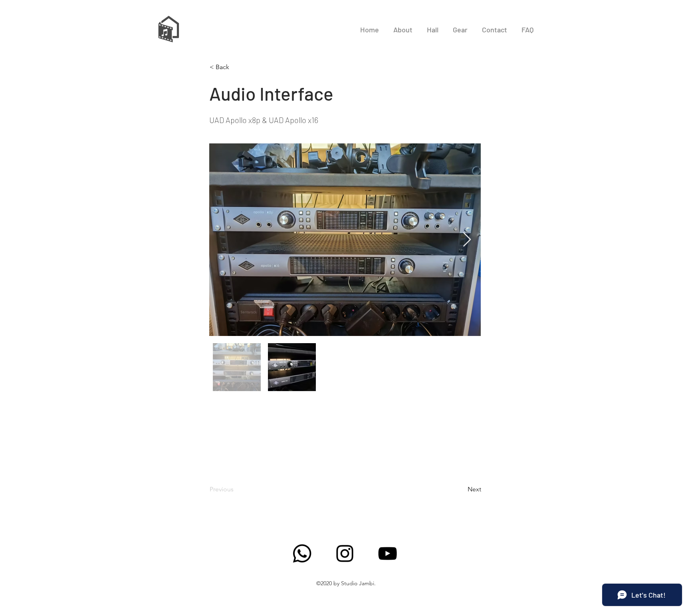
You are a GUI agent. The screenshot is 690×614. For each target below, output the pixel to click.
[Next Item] (467, 240)
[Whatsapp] (302, 553)
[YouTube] (387, 553)
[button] (236, 67)
